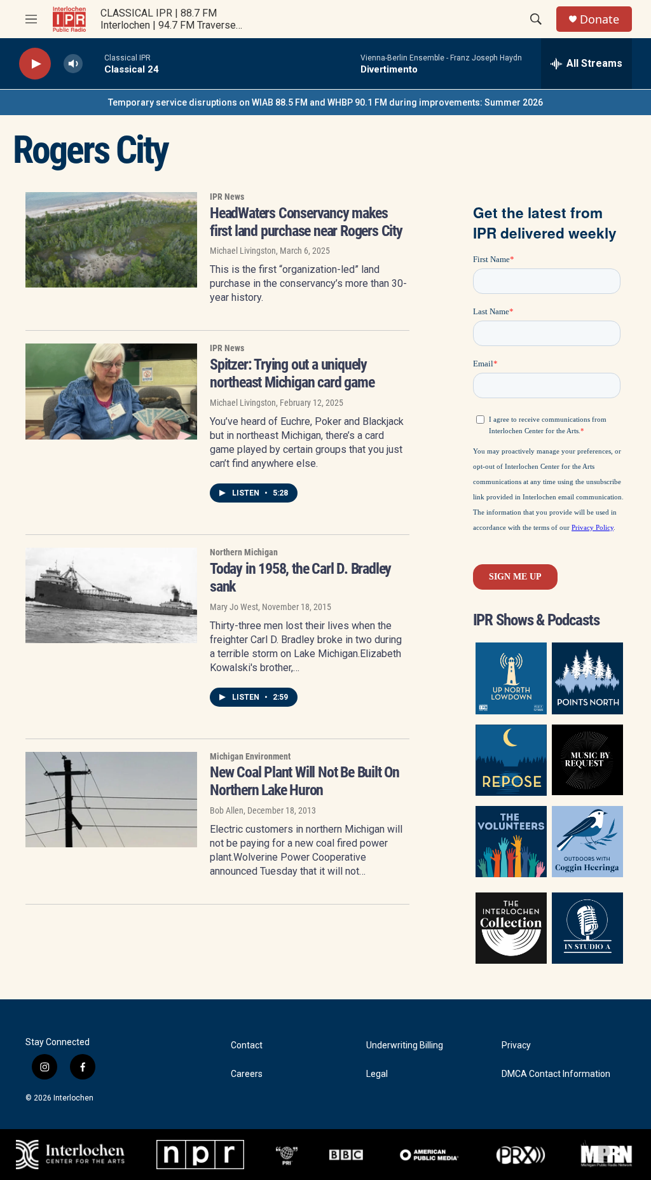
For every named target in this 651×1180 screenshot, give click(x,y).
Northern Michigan (244, 552)
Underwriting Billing (404, 1045)
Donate (599, 19)
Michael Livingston (243, 251)
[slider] (93, 63)
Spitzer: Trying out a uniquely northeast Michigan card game (292, 373)
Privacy (516, 1045)
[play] (35, 64)
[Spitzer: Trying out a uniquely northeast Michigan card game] (111, 391)
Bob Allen (226, 810)
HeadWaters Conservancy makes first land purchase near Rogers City (306, 222)
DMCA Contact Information (556, 1074)
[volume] (73, 64)
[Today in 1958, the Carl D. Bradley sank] (111, 595)
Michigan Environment (250, 756)
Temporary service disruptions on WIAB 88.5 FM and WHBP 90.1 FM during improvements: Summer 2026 (325, 102)
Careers (247, 1074)
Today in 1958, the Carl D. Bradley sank (300, 577)
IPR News (227, 196)
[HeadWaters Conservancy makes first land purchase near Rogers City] (111, 240)
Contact (247, 1045)
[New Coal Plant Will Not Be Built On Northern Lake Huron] (111, 799)
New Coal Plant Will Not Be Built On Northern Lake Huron (304, 781)
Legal (377, 1074)
